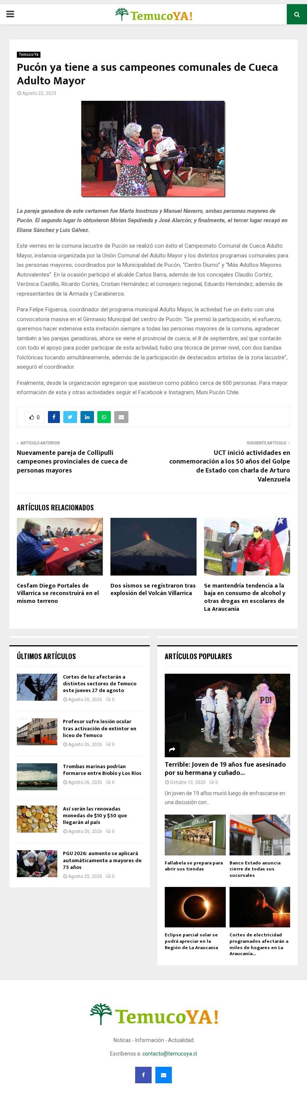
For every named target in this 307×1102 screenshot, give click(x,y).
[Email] (163, 1075)
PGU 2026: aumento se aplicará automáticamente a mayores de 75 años (102, 860)
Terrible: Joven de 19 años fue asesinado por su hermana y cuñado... (225, 769)
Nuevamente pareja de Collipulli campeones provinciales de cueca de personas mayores (72, 462)
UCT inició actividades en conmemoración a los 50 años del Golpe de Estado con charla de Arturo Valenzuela (229, 466)
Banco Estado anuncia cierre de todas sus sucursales (255, 869)
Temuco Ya (29, 54)
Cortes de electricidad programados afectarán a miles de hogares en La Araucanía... (259, 944)
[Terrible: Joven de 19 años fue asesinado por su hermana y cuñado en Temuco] (227, 715)
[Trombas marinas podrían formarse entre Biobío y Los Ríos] (37, 776)
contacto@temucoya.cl (169, 1054)
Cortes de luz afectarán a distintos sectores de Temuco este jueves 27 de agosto (99, 684)
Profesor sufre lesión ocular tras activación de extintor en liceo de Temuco (99, 728)
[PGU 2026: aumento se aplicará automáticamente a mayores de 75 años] (37, 863)
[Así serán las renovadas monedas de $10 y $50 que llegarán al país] (37, 819)
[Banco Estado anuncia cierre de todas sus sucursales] (260, 835)
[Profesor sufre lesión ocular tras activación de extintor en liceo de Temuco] (37, 731)
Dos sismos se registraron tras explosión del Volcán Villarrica (153, 590)
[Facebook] (143, 1075)
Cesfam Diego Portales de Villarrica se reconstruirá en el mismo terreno (58, 594)
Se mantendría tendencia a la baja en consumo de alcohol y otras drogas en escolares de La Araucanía (244, 597)
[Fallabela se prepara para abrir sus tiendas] (195, 835)
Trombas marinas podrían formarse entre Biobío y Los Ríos (102, 770)
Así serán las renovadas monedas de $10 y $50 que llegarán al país (95, 815)
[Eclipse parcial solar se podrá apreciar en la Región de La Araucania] (195, 907)
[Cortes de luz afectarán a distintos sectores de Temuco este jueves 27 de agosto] (37, 687)
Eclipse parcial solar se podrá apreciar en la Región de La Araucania (191, 941)
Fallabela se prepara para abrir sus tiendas (194, 866)
